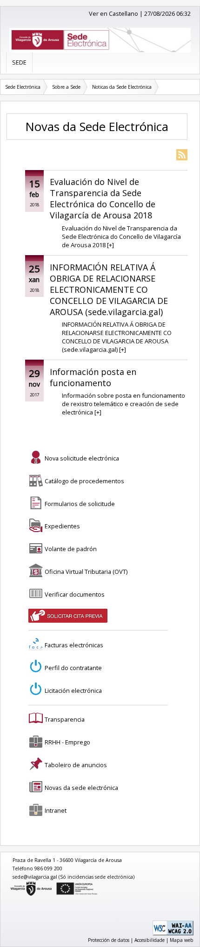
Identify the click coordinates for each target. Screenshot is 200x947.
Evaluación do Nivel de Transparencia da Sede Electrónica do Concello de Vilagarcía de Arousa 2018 (102, 198)
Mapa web (181, 940)
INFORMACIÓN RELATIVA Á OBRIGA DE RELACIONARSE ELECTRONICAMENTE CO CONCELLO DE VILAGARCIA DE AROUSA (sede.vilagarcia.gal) (109, 289)
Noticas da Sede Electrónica (122, 87)
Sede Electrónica (22, 87)
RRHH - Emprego (67, 742)
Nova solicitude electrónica (82, 458)
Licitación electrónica (73, 690)
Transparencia (65, 719)
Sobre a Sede (66, 87)
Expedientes (62, 526)
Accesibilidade (149, 940)
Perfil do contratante (73, 668)
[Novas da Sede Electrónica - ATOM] (181, 155)
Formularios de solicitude (80, 504)
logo (11, 883)
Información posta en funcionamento (93, 377)
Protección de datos (108, 940)
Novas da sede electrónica (81, 787)
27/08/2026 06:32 (167, 13)
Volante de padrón (71, 549)
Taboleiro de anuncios (76, 765)
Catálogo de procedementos (84, 481)
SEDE (19, 62)
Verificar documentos (75, 594)
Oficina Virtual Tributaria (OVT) (86, 571)
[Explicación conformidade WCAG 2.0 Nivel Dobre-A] (173, 933)
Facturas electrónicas (74, 645)
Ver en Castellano (113, 13)
